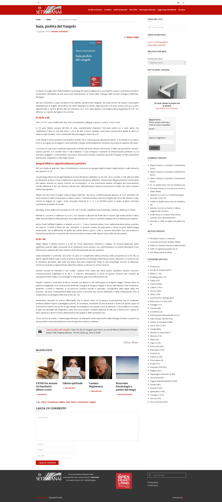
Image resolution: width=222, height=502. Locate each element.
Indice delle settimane (157, 45)
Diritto (152, 294)
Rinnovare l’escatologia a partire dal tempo (126, 386)
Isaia (68, 402)
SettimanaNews (42, 497)
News (152, 339)
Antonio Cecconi (157, 208)
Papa (152, 343)
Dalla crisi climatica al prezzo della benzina (167, 245)
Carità (152, 280)
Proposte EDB (156, 367)
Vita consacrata (156, 402)
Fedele (153, 201)
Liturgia (153, 329)
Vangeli (92, 402)
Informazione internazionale (162, 315)
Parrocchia (154, 346)
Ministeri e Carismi (157, 332)
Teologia (154, 395)
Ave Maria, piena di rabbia (161, 252)
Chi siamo (181, 10)
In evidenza (155, 311)
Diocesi (153, 291)
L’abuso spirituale (73, 383)
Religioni (153, 370)
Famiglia (153, 305)
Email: (152, 129)
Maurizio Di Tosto (157, 195)
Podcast (153, 353)
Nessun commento (59, 31)
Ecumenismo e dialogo (159, 298)
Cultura (153, 287)
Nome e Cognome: (157, 138)
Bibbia (48, 19)
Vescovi (153, 398)
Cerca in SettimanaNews (158, 42)
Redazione (42, 394)
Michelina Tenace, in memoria (162, 238)
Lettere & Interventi (120, 10)
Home (38, 19)
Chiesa (153, 284)
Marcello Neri (70, 388)
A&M (184, 497)
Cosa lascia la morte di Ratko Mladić (165, 242)
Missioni (153, 336)
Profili (152, 363)
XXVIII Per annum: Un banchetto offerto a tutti (47, 386)
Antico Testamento (49, 402)
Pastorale (154, 350)
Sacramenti (155, 377)
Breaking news (156, 277)
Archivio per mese (155, 59)
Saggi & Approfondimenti (167, 10)
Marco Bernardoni (125, 394)
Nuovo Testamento (79, 402)
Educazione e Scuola (158, 301)
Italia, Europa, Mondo (159, 318)
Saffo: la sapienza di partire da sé (164, 249)
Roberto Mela (133, 37)
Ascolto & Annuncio (95, 10)
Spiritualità (154, 391)
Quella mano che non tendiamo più (170, 185)
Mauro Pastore (156, 165)
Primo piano (155, 360)
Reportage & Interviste (147, 10)
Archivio (153, 266)
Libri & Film (133, 10)
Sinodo (153, 384)
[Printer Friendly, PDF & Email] (131, 344)
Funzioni (153, 308)
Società (153, 388)
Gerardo (153, 221)
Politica (153, 357)
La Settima (108, 10)
